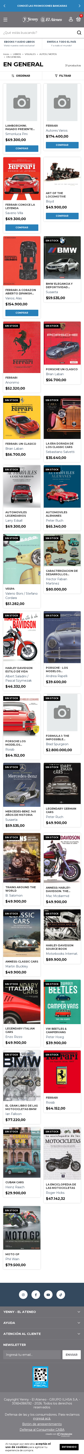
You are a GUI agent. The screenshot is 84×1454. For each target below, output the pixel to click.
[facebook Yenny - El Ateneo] (35, 1294)
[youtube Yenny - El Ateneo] (48, 1294)
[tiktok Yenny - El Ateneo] (60, 1294)
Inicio (6, 54)
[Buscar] (78, 33)
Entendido (69, 1447)
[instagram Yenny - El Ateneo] (23, 1294)
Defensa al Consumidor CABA (42, 1430)
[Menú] (6, 19)
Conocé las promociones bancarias (42, 6)
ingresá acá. (42, 1418)
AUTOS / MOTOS (48, 54)
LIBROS (17, 54)
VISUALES (30, 54)
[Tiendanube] (59, 1436)
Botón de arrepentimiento (42, 1424)
